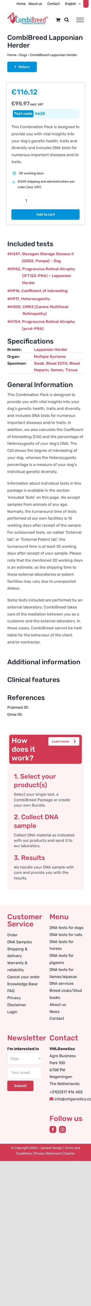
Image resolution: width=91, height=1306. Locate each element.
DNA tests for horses (62, 945)
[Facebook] (53, 1129)
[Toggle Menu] (80, 20)
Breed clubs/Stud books (66, 994)
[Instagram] (62, 1129)
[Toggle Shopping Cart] (58, 19)
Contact (57, 1018)
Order (12, 935)
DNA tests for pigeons (62, 959)
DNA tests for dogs (66, 927)
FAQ (11, 990)
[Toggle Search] (66, 19)
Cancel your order (23, 977)
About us (58, 1004)
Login (12, 1012)
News (54, 1011)
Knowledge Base (22, 984)
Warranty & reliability (17, 966)
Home (12, 55)
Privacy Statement (47, 1153)
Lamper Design (51, 1148)
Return (24, 67)
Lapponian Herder (50, 349)
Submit (20, 1086)
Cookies (69, 1153)
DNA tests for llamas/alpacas (63, 973)
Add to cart (45, 214)
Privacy (14, 997)
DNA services (62, 983)
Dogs (23, 55)
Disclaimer (16, 1005)
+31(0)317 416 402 (66, 1092)
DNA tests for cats (66, 934)
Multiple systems (50, 356)
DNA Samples (19, 942)
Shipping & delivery (17, 952)
